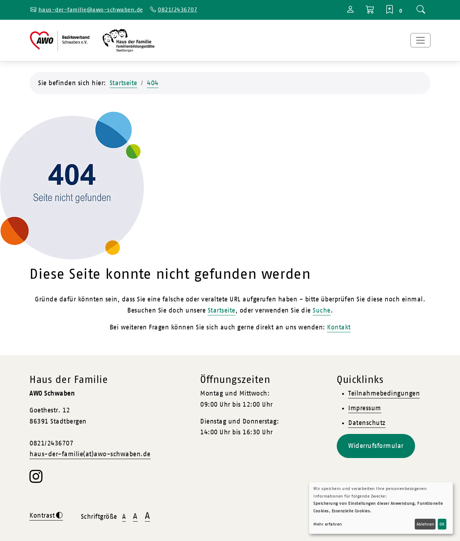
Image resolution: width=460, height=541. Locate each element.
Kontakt (339, 327)
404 (152, 83)
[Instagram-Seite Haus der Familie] (36, 480)
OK (442, 524)
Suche (322, 310)
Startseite (123, 83)
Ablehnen (425, 524)
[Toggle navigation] (420, 40)
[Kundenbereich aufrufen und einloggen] (350, 10)
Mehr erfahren (327, 524)
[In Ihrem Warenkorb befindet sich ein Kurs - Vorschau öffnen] (370, 10)
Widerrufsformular (376, 445)
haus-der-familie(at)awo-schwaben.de (90, 454)
